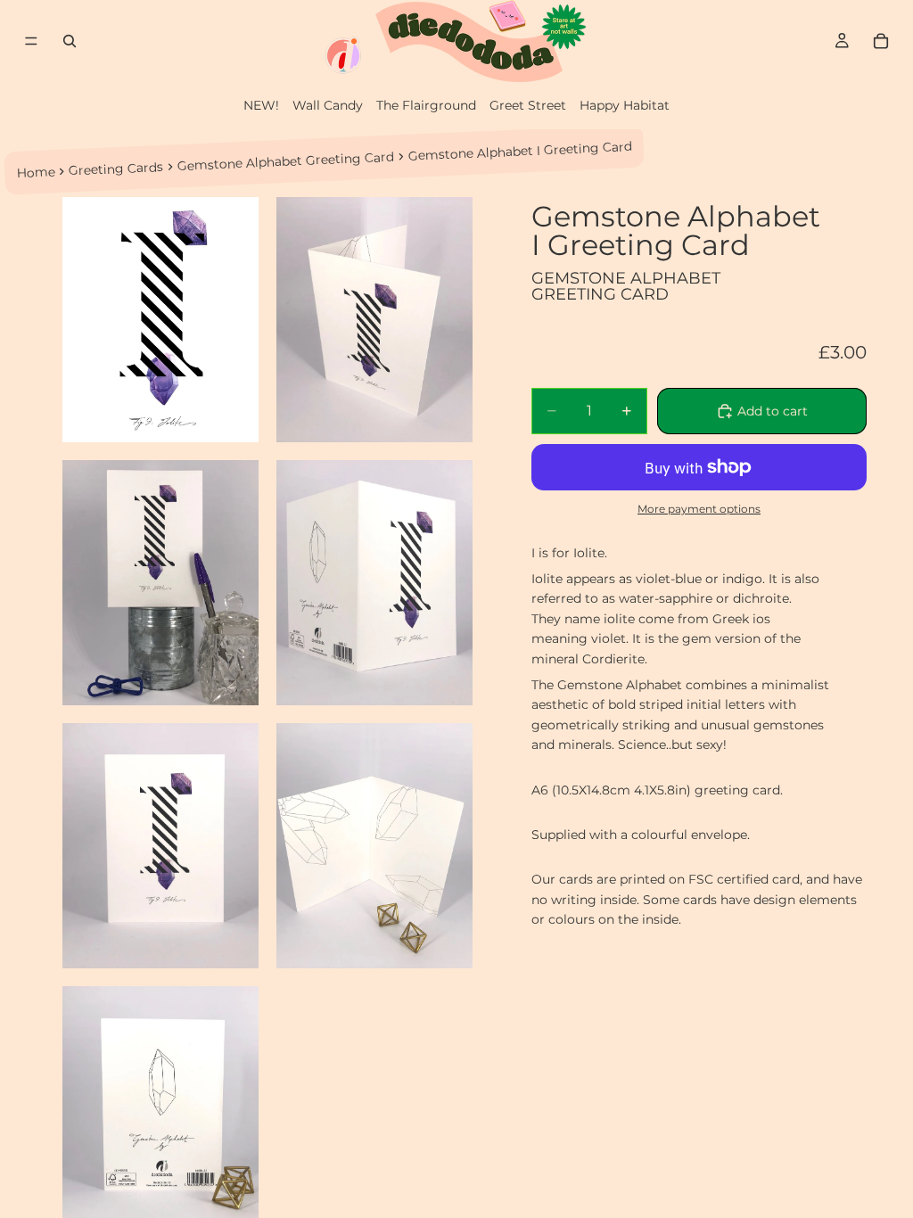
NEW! (261, 105)
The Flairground (426, 105)
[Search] (69, 41)
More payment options (699, 509)
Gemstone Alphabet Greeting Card (286, 161)
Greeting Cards (116, 169)
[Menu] (31, 41)
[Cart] (881, 41)
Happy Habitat (625, 105)
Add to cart (772, 411)
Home (35, 172)
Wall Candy (327, 105)
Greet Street (527, 105)
